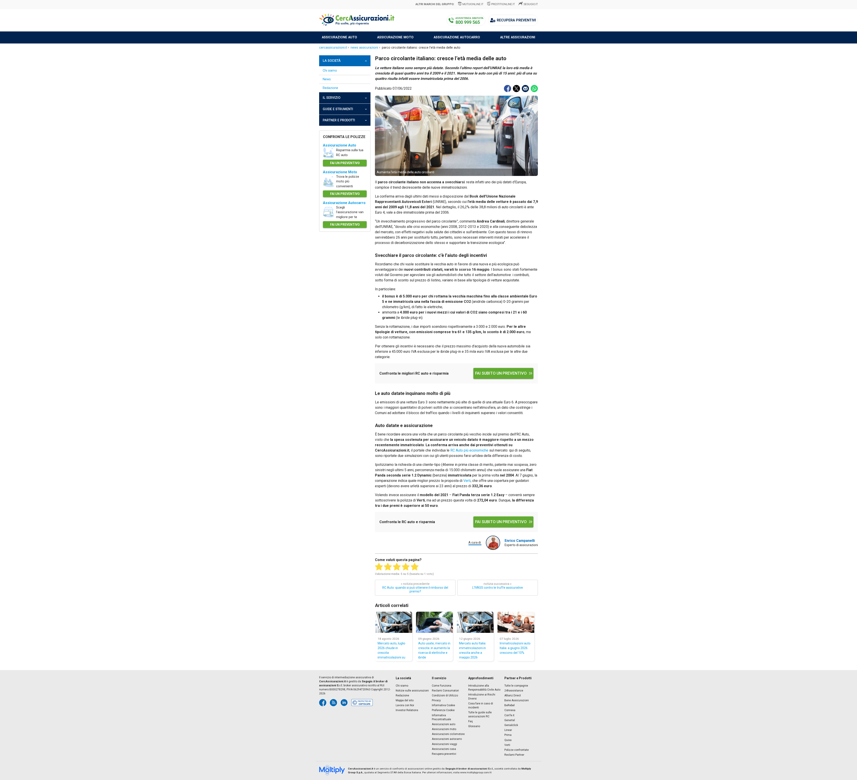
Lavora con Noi (405, 705)
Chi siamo (330, 70)
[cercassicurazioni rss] (333, 702)
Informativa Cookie (443, 705)
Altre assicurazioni (517, 37)
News (327, 79)
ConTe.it (509, 715)
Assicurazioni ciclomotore (448, 734)
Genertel (509, 720)
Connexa (509, 710)
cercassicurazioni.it (333, 48)
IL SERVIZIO (331, 98)
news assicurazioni (364, 48)
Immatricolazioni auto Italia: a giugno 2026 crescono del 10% (515, 648)
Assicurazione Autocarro (344, 203)
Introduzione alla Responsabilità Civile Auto (484, 687)
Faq (470, 721)
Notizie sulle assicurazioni (412, 690)
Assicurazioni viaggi (444, 744)
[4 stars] (406, 567)
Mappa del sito (405, 700)
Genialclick (511, 725)
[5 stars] (415, 567)
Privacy (436, 700)
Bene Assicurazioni (516, 700)
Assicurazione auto (339, 37)
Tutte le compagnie (516, 685)
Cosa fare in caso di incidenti (480, 705)
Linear (508, 730)
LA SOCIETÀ (332, 61)
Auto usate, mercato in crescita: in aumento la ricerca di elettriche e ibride (434, 650)
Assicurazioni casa (444, 749)
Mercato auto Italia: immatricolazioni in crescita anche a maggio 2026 (472, 650)
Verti (467, 481)
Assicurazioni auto (443, 724)
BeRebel (509, 705)
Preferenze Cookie (443, 710)
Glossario (474, 726)
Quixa (508, 740)
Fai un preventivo (345, 163)
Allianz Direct (512, 695)
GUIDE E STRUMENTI (338, 109)
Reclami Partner (514, 754)
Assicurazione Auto (339, 145)
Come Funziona (441, 685)
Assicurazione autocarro (457, 37)
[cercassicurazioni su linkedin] (344, 702)
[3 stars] (397, 567)
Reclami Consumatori (445, 690)
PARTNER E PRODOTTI (339, 120)
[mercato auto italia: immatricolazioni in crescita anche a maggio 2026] (475, 622)
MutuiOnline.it (472, 4)
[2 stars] (388, 567)
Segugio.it (531, 4)
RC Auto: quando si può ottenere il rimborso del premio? (415, 587)
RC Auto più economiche (469, 450)
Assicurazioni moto (444, 729)
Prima (508, 735)
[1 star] (379, 567)
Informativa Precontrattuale (441, 717)
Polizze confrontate (516, 749)
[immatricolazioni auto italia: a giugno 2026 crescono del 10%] (515, 622)
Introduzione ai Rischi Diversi (481, 696)
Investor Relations (407, 710)
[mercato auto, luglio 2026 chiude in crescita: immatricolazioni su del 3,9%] (393, 622)
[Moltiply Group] (333, 770)
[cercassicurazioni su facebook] (322, 702)
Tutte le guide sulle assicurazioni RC (480, 714)
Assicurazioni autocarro (447, 739)
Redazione (330, 88)
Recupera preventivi (444, 753)
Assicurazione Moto (340, 172)
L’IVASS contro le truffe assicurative (497, 585)
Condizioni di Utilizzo (445, 695)
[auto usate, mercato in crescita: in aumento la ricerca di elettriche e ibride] (434, 622)
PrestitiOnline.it (503, 4)
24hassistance (513, 690)
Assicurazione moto (395, 37)
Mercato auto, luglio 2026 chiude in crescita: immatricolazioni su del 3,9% (391, 650)
